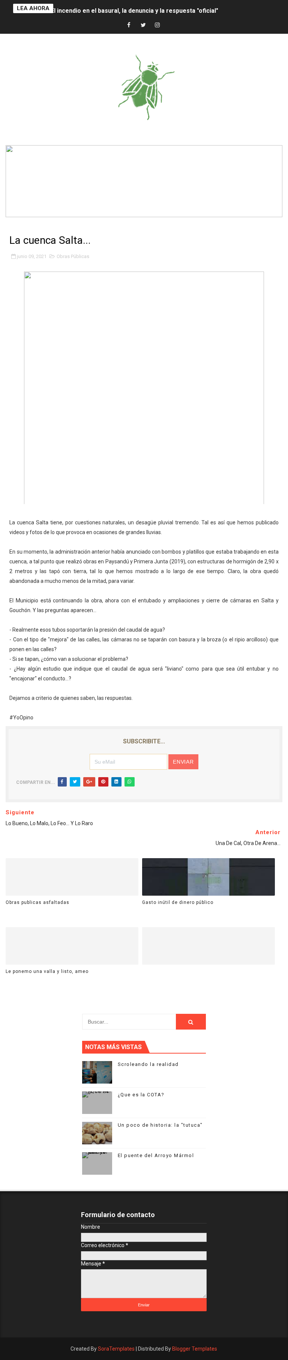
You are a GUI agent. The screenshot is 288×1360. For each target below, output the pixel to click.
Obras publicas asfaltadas (37, 902)
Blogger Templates (194, 1349)
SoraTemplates (116, 1349)
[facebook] (129, 25)
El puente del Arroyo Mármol (156, 1155)
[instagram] (157, 25)
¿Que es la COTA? (141, 1094)
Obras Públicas (73, 256)
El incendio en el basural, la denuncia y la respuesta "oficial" (134, 8)
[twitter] (143, 25)
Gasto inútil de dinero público (177, 902)
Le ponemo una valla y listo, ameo (47, 971)
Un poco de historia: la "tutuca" (160, 1125)
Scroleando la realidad (148, 1064)
